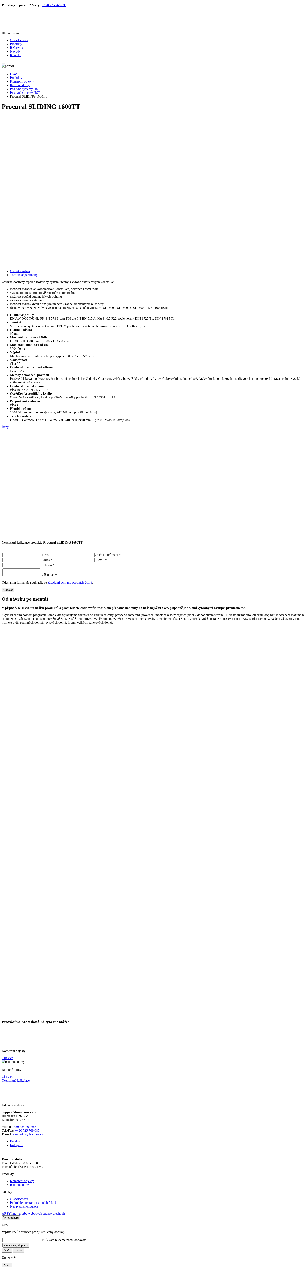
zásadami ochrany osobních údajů (70, 582)
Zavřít (6, 1250)
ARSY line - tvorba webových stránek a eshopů (33, 1213)
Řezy (5, 427)
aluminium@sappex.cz (28, 1134)
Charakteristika (20, 271)
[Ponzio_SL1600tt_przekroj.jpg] (153, 456)
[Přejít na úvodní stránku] (26, 26)
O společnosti (19, 40)
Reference (16, 47)
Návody (15, 51)
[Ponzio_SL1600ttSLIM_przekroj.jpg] (153, 505)
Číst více (7, 1058)
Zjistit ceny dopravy (16, 1245)
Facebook (16, 1141)
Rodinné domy (20, 85)
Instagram (16, 1145)
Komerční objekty (22, 81)
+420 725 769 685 (54, 5)
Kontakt (15, 55)
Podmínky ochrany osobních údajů (33, 1202)
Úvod (14, 74)
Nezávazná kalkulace (16, 1080)
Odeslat (8, 589)
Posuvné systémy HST (25, 89)
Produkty (16, 44)
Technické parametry (24, 275)
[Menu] (3, 63)
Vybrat (19, 1250)
